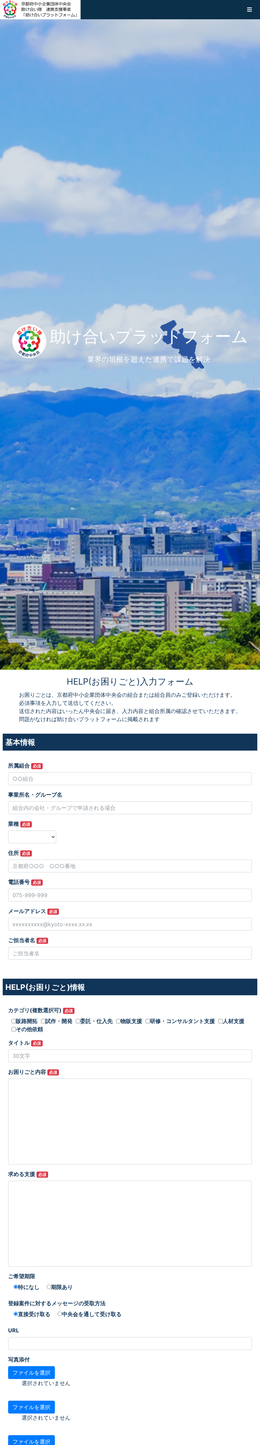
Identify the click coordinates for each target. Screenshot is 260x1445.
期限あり (62, 1287)
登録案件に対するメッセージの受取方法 (57, 1303)
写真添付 (19, 1359)
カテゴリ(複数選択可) (40, 1010)
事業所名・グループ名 (35, 794)
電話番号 (24, 882)
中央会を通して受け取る (92, 1314)
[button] (249, 9)
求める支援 (27, 1174)
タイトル (24, 1042)
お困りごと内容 (32, 1071)
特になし (29, 1287)
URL (13, 1330)
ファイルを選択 (31, 1372)
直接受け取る (34, 1314)
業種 (19, 823)
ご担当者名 (27, 940)
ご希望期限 (21, 1276)
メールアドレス (32, 911)
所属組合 (24, 765)
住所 (19, 852)
